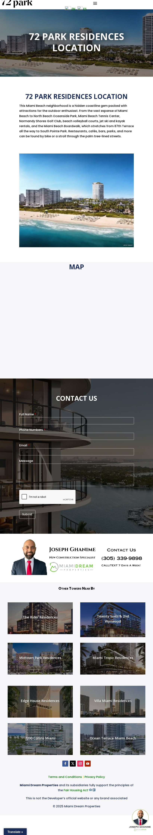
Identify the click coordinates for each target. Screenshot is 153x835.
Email (24, 446)
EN (73, 9)
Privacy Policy (95, 777)
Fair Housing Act (76, 790)
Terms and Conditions (65, 777)
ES (85, 9)
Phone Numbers (32, 430)
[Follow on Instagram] (80, 764)
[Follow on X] (73, 764)
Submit (27, 514)
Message (26, 461)
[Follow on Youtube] (88, 764)
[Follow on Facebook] (65, 764)
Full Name (27, 414)
